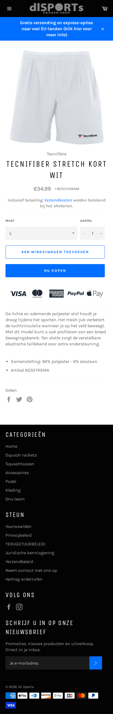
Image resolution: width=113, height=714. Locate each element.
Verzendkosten (58, 200)
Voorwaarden (18, 526)
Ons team (15, 499)
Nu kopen (55, 270)
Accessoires (17, 472)
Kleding (13, 490)
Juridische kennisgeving (29, 552)
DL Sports (26, 687)
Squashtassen (19, 463)
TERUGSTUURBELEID (25, 544)
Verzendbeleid (19, 561)
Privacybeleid (18, 535)
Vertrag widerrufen (24, 579)
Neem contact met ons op (31, 570)
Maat (9, 221)
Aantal (86, 221)
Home (11, 446)
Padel (10, 481)
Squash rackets (21, 455)
